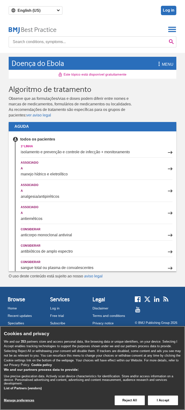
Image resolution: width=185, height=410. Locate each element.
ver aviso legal (38, 115)
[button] (158, 64)
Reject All (129, 400)
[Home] (33, 29)
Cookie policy (41, 365)
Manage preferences (19, 400)
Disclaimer (100, 308)
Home (12, 308)
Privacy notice (103, 323)
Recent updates (20, 316)
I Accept (163, 400)
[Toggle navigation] (172, 29)
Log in (168, 10)
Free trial (57, 316)
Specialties (16, 323)
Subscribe (57, 323)
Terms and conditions (108, 316)
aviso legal (93, 276)
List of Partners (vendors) (23, 388)
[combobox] (88, 41)
